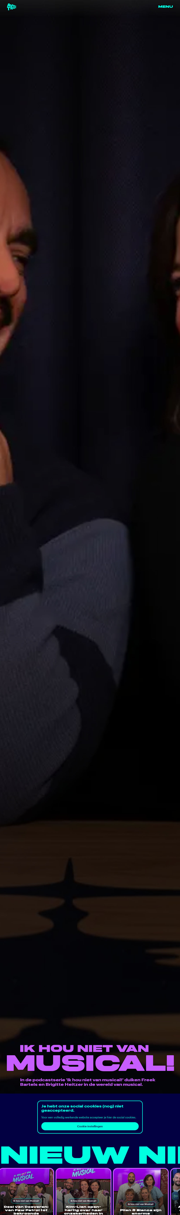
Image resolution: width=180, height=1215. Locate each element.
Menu (165, 7)
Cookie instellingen (90, 1126)
